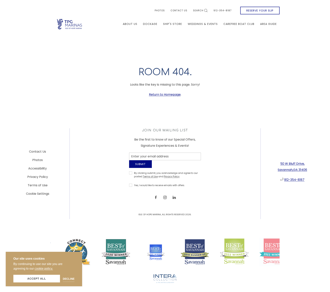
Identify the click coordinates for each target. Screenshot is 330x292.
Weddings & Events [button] (203, 24)
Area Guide (268, 24)
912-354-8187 (223, 10)
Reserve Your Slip (259, 10)
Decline (68, 278)
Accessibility (37, 170)
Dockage (150, 24)
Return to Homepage (165, 94)
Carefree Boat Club (238, 24)
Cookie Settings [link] (37, 195)
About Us (130, 24)
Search (198, 10)
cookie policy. (44, 268)
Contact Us (179, 10)
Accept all (36, 278)
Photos (160, 10)
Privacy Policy (172, 179)
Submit (140, 167)
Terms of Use (150, 179)
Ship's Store (172, 24)
